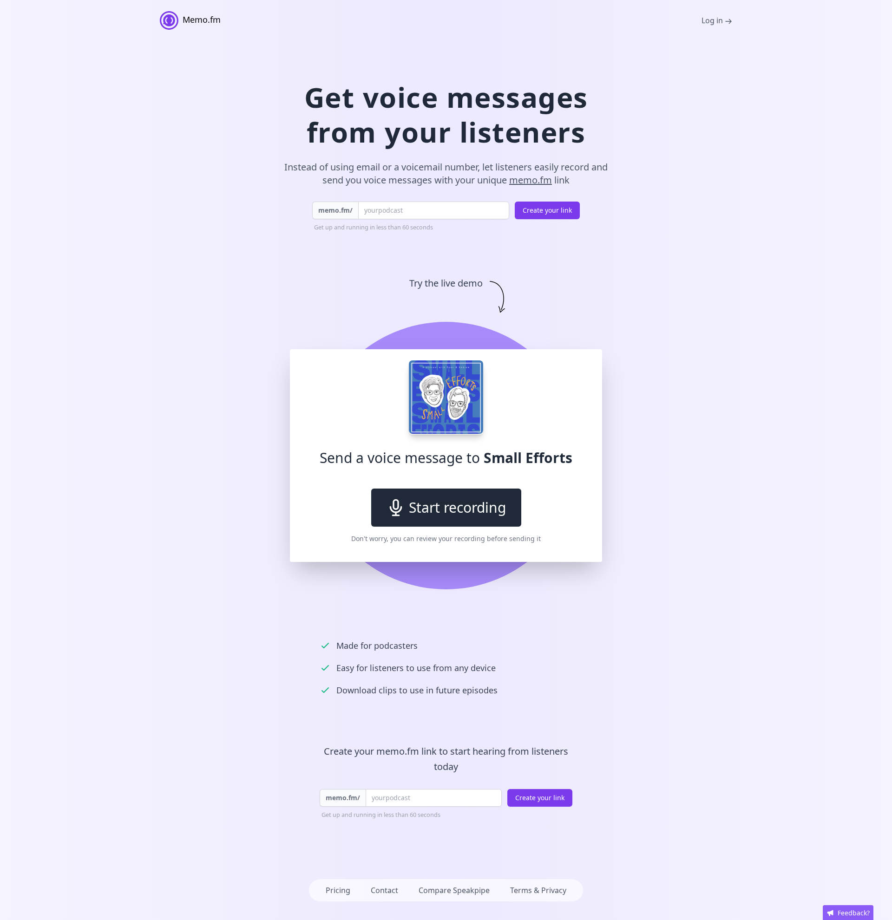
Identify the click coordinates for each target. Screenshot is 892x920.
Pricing (338, 890)
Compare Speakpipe (454, 890)
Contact (384, 890)
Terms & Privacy (538, 890)
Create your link (547, 210)
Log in (713, 20)
